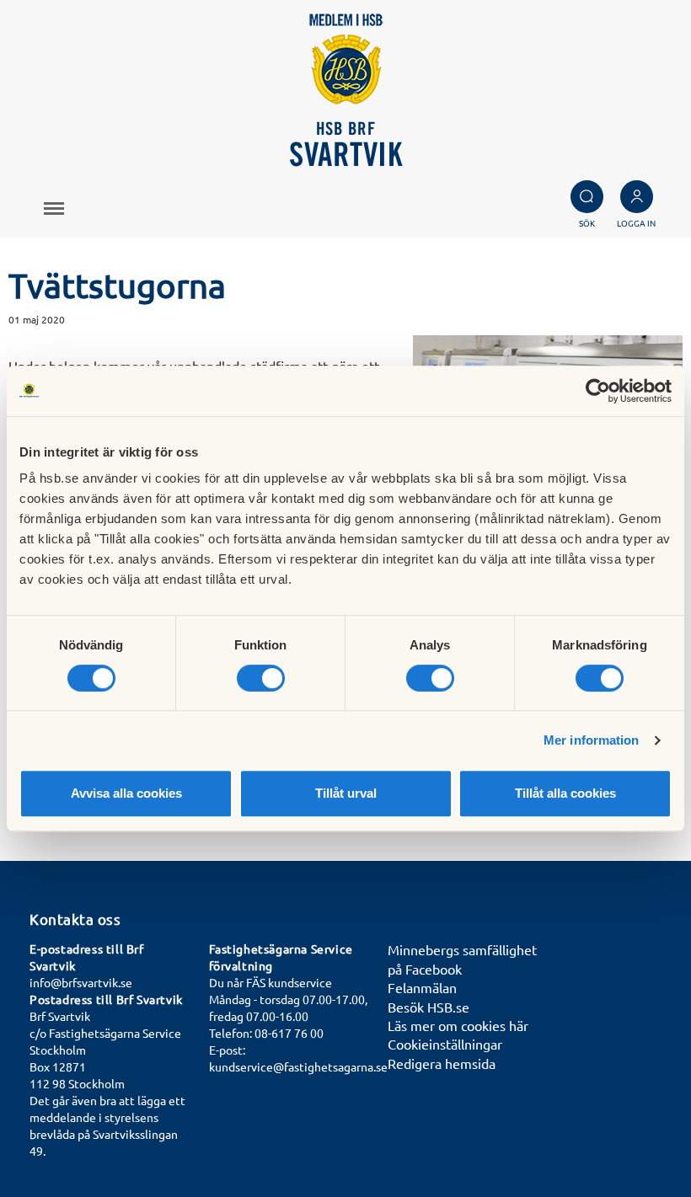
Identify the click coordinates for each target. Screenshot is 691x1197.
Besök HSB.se (428, 1006)
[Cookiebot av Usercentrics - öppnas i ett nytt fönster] (598, 390)
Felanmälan (422, 987)
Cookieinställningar (445, 1043)
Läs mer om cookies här (458, 1025)
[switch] (261, 678)
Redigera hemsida (441, 1063)
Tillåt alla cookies (565, 793)
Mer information (592, 740)
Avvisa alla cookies (126, 793)
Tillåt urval (346, 793)
